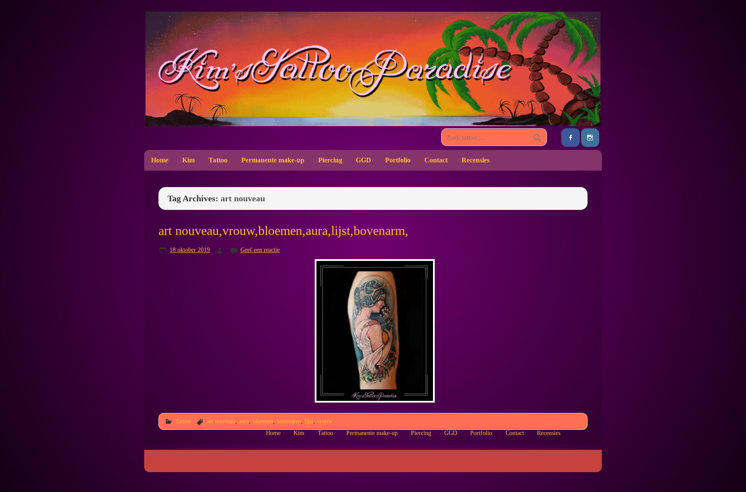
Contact (436, 160)
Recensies (476, 160)
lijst (308, 421)
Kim (188, 160)
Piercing (330, 160)
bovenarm (289, 421)
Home (159, 160)
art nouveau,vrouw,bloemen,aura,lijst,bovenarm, (283, 230)
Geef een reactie (260, 249)
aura (244, 421)
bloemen (263, 421)
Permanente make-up (272, 160)
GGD (363, 160)
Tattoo (218, 160)
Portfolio (398, 160)
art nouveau (221, 421)
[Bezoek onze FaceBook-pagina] (570, 137)
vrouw (324, 421)
